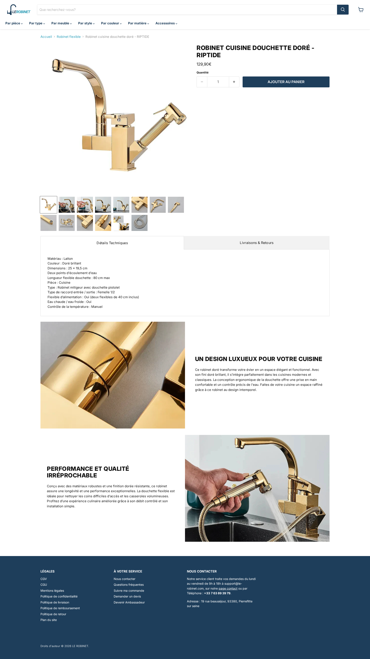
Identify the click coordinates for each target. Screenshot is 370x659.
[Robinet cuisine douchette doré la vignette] (48, 204)
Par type (36, 23)
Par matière (137, 23)
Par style (85, 23)
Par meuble (60, 23)
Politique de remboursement (60, 608)
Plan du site (48, 620)
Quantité (203, 72)
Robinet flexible (69, 36)
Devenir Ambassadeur (129, 602)
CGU (43, 584)
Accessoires (165, 23)
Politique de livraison (54, 602)
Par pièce (13, 23)
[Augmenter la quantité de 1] (234, 81)
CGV (43, 579)
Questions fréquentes (129, 584)
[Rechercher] (343, 10)
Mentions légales (52, 590)
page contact (228, 588)
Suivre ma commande (129, 590)
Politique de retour (53, 614)
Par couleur (110, 23)
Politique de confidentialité (59, 596)
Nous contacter (124, 579)
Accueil (46, 36)
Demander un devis (127, 596)
